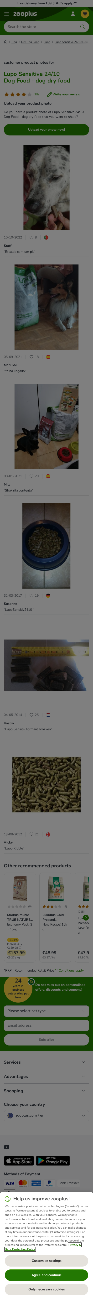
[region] (46, 1245)
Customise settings (47, 1260)
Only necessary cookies (46, 1289)
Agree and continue (46, 1275)
